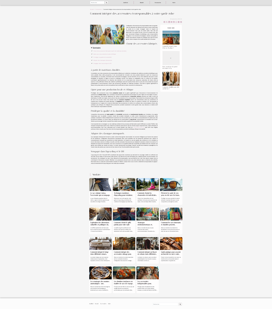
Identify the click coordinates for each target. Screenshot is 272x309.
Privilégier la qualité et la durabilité (102, 57)
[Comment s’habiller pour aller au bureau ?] (171, 78)
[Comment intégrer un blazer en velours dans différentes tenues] (147, 243)
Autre (173, 2)
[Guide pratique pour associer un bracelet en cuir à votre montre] (171, 243)
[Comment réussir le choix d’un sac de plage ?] (171, 37)
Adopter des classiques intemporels (102, 60)
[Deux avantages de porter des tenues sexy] (171, 58)
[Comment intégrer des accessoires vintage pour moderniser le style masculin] (124, 243)
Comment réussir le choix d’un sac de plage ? (169, 47)
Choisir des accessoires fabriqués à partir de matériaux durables (109, 51)
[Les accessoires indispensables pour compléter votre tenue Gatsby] (147, 272)
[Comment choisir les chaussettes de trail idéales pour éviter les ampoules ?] (147, 184)
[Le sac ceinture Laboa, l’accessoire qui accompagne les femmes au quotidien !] (100, 184)
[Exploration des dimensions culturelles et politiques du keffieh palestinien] (100, 213)
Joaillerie (125, 2)
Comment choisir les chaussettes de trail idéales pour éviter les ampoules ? (147, 195)
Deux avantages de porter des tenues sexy (170, 67)
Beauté (142, 2)
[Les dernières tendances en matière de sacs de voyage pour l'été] (124, 272)
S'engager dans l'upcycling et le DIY (102, 63)
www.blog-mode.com (138, 127)
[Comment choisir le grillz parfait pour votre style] (124, 213)
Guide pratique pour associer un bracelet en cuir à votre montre (171, 254)
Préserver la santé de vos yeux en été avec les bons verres (170, 195)
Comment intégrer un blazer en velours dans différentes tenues (147, 254)
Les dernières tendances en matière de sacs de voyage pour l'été (123, 284)
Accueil (92, 9)
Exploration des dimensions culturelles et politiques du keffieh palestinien (99, 225)
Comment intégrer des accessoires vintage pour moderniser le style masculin (123, 254)
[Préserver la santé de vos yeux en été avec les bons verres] (171, 184)
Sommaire (96, 48)
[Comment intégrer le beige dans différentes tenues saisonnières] (100, 243)
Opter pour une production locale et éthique (104, 54)
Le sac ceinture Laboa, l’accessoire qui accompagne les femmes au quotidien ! (100, 195)
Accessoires (158, 2)
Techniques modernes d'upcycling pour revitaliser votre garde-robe (123, 195)
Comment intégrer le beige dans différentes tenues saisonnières (99, 254)
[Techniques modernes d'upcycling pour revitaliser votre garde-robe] (124, 184)
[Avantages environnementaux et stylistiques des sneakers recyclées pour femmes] (147, 213)
